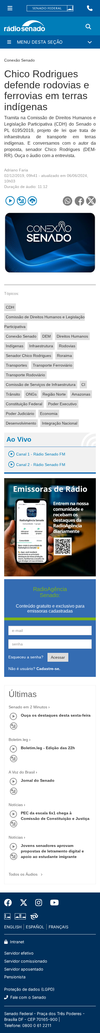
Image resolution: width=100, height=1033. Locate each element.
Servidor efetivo (19, 953)
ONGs (31, 394)
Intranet (16, 941)
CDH (10, 307)
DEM (46, 336)
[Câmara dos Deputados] (8, 916)
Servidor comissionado (25, 961)
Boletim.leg (18, 739)
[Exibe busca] (88, 26)
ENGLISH (13, 927)
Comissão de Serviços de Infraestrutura (41, 384)
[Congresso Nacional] (20, 916)
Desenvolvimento (21, 423)
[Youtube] (52, 902)
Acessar (58, 657)
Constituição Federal (24, 404)
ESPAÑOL (35, 927)
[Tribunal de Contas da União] (33, 916)
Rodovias (67, 346)
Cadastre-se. (48, 668)
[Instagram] (38, 902)
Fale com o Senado (27, 997)
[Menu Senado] (10, 8)
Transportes (16, 365)
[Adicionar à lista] (21, 201)
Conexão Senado (21, 336)
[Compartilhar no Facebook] (79, 201)
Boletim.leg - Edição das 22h (48, 748)
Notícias (16, 804)
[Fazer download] (32, 201)
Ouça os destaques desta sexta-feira (56, 715)
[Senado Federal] (50, 8)
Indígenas (14, 346)
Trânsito (13, 394)
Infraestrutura (41, 346)
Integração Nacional (59, 423)
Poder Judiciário (20, 413)
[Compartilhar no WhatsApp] (67, 201)
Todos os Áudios (24, 874)
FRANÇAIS (58, 927)
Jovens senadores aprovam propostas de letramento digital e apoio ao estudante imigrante (52, 851)
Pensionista (15, 976)
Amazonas (81, 394)
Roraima (64, 355)
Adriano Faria (16, 170)
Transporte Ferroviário (52, 365)
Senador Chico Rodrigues (28, 355)
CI (83, 384)
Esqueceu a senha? (25, 657)
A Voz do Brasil (22, 772)
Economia (49, 413)
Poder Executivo (62, 404)
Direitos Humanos (72, 336)
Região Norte (54, 394)
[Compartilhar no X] (91, 201)
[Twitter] (23, 902)
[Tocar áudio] (10, 201)
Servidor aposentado (23, 969)
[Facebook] (10, 902)
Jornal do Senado (37, 780)
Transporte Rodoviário (25, 375)
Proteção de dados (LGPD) (29, 989)
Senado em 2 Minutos (28, 707)
